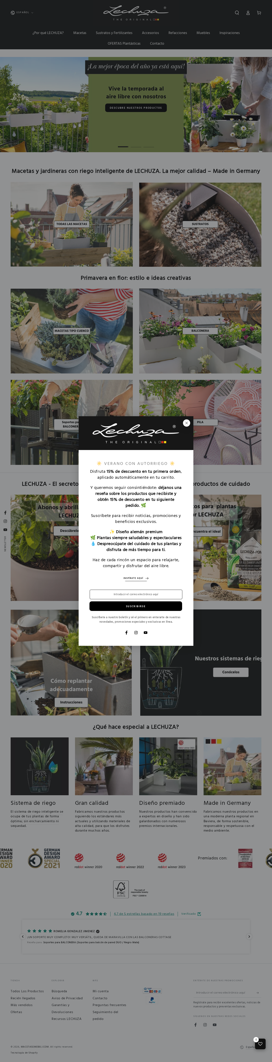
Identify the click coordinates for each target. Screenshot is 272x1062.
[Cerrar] (186, 423)
